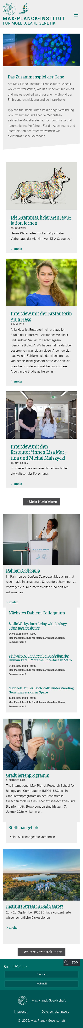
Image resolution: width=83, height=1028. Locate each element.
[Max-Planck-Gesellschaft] (25, 1000)
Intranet (42, 974)
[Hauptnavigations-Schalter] (76, 14)
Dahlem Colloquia (23, 570)
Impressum (21, 1011)
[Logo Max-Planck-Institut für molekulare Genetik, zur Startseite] (34, 14)
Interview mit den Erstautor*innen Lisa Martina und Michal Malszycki (39, 452)
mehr (18, 249)
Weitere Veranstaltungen (43, 952)
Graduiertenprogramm (27, 775)
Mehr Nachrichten (43, 502)
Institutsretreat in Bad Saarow (34, 906)
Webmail (41, 983)
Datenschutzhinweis (55, 1011)
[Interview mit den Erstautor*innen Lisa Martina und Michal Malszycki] (41, 415)
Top (75, 963)
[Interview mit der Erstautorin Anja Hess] (41, 282)
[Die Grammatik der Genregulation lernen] (41, 186)
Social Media (14, 967)
